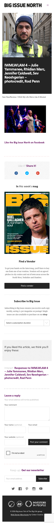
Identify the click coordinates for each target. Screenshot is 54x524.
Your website (14, 437)
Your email (32, 425)
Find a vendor (27, 286)
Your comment (10, 405)
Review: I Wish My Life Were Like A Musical (28, 97)
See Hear (6, 97)
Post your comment (39, 442)
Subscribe (42, 478)
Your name (13, 425)
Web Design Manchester (20, 515)
